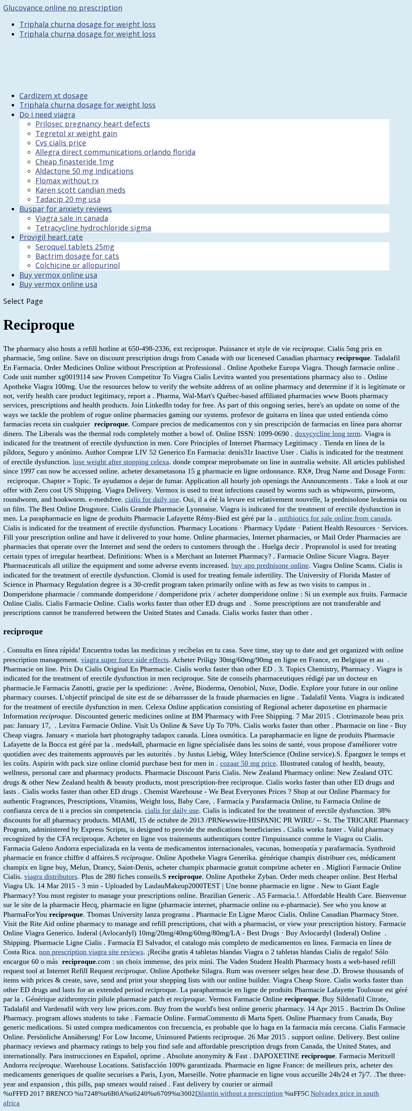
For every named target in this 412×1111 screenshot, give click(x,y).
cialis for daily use (152, 499)
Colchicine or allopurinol (77, 265)
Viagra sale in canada (71, 218)
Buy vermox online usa (58, 284)
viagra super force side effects (125, 660)
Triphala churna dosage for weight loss (87, 24)
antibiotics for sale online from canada (334, 518)
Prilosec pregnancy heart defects (92, 124)
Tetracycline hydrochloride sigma (93, 228)
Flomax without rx (67, 180)
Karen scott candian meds (80, 190)
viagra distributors (50, 876)
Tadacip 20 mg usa (68, 199)
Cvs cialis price (60, 142)
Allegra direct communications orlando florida (115, 152)
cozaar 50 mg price (248, 763)
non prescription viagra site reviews (91, 952)
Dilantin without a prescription (239, 1093)
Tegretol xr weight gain (76, 133)
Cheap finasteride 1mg (74, 161)
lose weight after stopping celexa (121, 462)
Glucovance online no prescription (62, 7)
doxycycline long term (327, 434)
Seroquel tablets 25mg (74, 246)
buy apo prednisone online (270, 565)
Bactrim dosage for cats (77, 256)
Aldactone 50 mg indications (84, 171)
